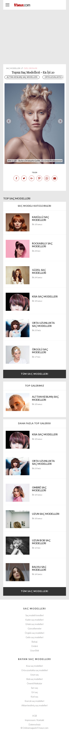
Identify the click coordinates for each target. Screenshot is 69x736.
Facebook (16, 178)
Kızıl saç (34, 696)
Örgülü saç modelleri (34, 633)
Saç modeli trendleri (34, 615)
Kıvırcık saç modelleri (34, 701)
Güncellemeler (35, 628)
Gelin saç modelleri (34, 637)
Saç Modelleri (34, 608)
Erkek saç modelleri (35, 624)
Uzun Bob (34, 650)
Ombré (34, 646)
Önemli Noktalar (34, 683)
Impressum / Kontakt (34, 720)
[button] (60, 121)
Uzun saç (34, 674)
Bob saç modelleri (34, 679)
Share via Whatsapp (47, 178)
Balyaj (34, 642)
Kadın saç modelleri (34, 620)
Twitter (24, 178)
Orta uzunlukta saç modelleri (34, 670)
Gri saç (34, 692)
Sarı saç (34, 688)
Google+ (31, 178)
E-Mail (54, 178)
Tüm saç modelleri (34, 373)
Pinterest (39, 178)
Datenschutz (35, 724)
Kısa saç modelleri (34, 666)
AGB (34, 716)
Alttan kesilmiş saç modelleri (22, 77)
